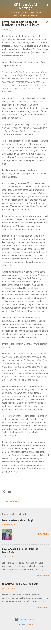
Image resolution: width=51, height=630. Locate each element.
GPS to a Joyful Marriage (25, 6)
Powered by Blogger (27, 619)
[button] (47, 22)
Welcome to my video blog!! (17, 520)
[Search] (47, 5)
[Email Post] (9, 493)
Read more (43, 534)
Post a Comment (12, 502)
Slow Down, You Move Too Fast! (20, 584)
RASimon (31, 625)
